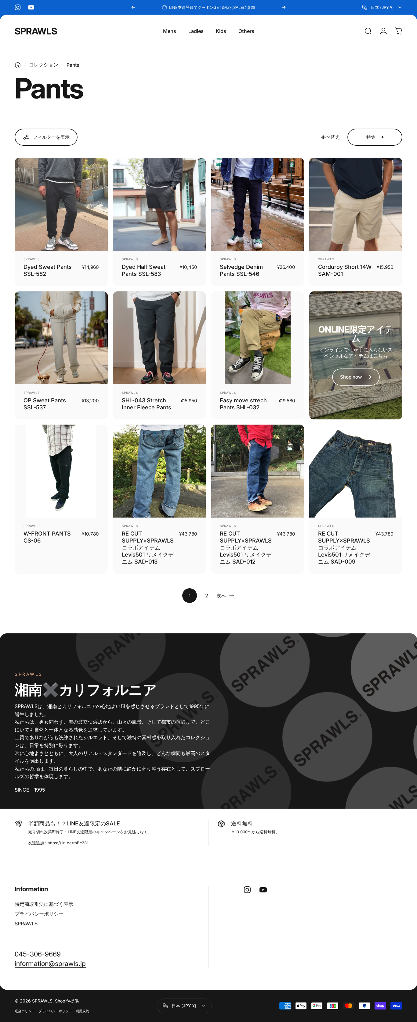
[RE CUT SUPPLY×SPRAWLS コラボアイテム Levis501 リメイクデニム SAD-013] (159, 471)
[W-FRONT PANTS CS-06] (61, 471)
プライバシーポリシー (39, 914)
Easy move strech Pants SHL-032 (243, 404)
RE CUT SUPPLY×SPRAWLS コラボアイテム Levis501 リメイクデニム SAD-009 (344, 547)
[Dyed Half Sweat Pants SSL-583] (159, 204)
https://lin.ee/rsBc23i (68, 842)
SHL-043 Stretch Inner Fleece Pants (146, 404)
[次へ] (283, 7)
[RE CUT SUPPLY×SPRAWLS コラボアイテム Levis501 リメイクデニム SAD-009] (355, 471)
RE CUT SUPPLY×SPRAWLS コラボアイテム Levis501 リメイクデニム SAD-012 (246, 547)
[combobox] (382, 7)
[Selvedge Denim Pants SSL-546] (257, 204)
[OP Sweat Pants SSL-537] (61, 337)
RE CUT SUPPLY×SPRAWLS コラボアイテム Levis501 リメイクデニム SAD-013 (148, 547)
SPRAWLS (36, 31)
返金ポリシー (25, 1011)
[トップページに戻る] (18, 65)
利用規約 (82, 1011)
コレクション (43, 65)
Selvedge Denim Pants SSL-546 (241, 270)
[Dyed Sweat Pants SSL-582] (61, 204)
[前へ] (133, 7)
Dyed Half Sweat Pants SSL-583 (143, 270)
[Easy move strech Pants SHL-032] (257, 337)
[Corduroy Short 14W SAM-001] (355, 204)
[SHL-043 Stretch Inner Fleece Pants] (159, 337)
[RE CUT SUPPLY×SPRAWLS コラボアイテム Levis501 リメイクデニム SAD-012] (257, 471)
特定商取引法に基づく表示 (44, 904)
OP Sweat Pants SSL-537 (45, 404)
